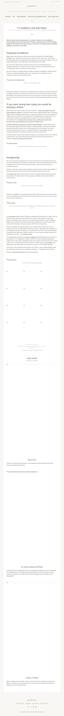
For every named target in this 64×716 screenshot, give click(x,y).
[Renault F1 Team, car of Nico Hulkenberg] (32, 183)
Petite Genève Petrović (18, 252)
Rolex (54, 30)
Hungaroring (12, 216)
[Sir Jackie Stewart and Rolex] (32, 471)
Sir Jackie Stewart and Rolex (32, 567)
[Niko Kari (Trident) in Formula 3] (49, 330)
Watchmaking (29, 30)
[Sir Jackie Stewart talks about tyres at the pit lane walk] (32, 143)
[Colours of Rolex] (32, 582)
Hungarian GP (44, 30)
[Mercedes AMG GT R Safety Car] (15, 296)
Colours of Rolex (32, 678)
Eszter (14, 30)
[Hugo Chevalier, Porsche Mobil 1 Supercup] (49, 313)
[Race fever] (32, 364)
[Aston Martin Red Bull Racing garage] (32, 260)
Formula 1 (38, 30)
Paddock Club (50, 30)
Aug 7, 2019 (19, 30)
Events (24, 30)
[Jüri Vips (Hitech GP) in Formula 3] (32, 330)
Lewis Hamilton (48, 242)
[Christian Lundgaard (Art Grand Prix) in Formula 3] (15, 330)
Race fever (32, 460)
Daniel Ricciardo (27, 234)
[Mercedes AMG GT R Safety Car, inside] (49, 296)
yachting (8, 58)
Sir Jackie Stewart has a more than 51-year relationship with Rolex (24, 124)
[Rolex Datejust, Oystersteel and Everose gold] (32, 279)
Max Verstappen (31, 237)
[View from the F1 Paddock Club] (32, 80)
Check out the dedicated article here (22, 138)
